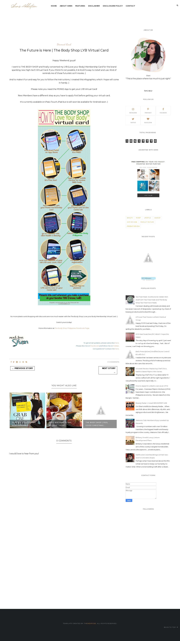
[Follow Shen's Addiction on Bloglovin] (148, 280)
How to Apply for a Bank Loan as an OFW (152, 386)
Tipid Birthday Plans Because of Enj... (23, 424)
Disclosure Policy (113, 6)
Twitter (116, 346)
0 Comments (113, 362)
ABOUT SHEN (66, 6)
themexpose (90, 623)
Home (54, 6)
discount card (64, 44)
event (138, 218)
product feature (147, 222)
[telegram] (17, 362)
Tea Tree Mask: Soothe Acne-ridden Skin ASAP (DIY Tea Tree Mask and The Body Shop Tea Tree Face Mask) (152, 300)
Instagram (133, 113)
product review (133, 226)
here (117, 343)
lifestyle (147, 218)
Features (80, 6)
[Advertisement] (108, 15)
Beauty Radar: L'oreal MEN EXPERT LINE (151, 403)
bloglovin (148, 122)
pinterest (148, 113)
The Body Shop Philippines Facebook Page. (72, 328)
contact (130, 6)
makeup (157, 218)
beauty (130, 218)
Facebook (94, 346)
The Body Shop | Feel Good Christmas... (60, 424)
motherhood (132, 222)
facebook (163, 113)
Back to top (170, 627)
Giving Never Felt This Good (98, 424)
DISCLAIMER (94, 6)
